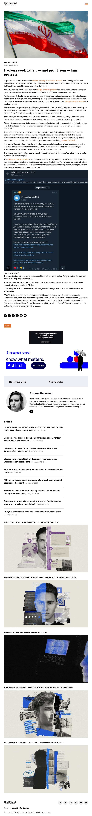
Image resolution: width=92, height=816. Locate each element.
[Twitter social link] (60, 803)
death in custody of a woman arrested (47, 80)
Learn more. (46, 342)
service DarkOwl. (68, 140)
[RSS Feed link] (86, 803)
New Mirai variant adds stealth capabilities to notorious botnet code (33, 471)
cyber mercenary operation (18, 159)
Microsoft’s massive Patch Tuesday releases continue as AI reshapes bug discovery (32, 492)
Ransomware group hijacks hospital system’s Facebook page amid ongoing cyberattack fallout (32, 502)
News (7, 326)
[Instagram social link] (71, 803)
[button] (86, 3)
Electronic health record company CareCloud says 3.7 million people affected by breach (32, 439)
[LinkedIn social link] (65, 803)
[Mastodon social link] (76, 803)
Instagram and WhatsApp (75, 101)
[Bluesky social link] (81, 803)
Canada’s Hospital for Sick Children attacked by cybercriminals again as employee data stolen (33, 428)
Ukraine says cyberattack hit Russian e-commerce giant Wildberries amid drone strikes (30, 460)
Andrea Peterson (11, 62)
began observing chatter (47, 90)
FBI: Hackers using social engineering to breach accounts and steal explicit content (33, 481)
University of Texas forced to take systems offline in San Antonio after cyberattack (30, 449)
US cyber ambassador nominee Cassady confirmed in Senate (32, 513)
